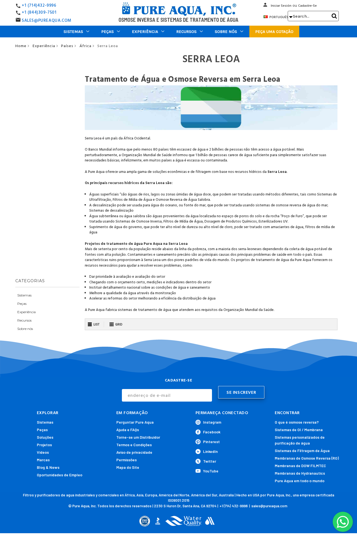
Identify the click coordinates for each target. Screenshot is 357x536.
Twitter (209, 461)
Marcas (43, 459)
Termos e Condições (134, 444)
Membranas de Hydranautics (300, 473)
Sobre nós (226, 31)
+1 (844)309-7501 (39, 12)
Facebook (211, 431)
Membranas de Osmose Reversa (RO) (307, 458)
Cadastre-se (307, 5)
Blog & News (48, 467)
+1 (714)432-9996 (39, 5)
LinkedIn (210, 451)
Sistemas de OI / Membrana (299, 429)
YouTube (210, 471)
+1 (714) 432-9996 (233, 506)
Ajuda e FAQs (127, 429)
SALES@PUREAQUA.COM (46, 20)
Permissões (126, 459)
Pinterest (211, 441)
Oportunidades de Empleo (59, 474)
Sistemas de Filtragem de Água (302, 450)
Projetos (44, 444)
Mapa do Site (127, 467)
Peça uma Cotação (274, 31)
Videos (43, 452)
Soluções (45, 437)
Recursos (186, 31)
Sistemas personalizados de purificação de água (300, 440)
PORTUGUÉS (280, 17)
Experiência (145, 31)
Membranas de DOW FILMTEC (300, 465)
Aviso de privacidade (134, 452)
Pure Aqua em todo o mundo (299, 480)
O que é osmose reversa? (297, 422)
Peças (107, 31)
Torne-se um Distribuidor (138, 437)
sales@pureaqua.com (269, 506)
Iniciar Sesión (281, 5)
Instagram (212, 422)
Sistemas (73, 31)
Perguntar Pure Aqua (135, 422)
